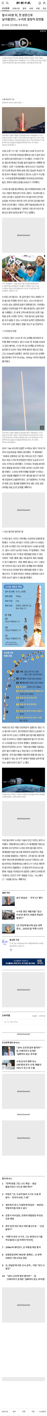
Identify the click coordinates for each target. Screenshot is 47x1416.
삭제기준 (42, 1016)
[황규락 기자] (5, 942)
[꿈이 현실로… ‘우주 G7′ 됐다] (8, 901)
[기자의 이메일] (11, 950)
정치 (14, 1412)
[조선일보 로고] (23, 2)
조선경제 (42, 1412)
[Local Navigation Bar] (2, 2)
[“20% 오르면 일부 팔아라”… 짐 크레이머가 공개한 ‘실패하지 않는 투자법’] (8, 1051)
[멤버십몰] (23, 961)
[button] (2, 2)
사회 (33, 1412)
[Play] (24, 43)
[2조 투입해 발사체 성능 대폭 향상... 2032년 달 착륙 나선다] (8, 928)
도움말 (34, 1016)
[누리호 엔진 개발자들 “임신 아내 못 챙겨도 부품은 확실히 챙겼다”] (8, 915)
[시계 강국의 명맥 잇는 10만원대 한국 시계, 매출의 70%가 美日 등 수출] (8, 1065)
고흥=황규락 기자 (8, 99)
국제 (23, 1412)
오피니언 (5, 1412)
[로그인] (44, 2)
